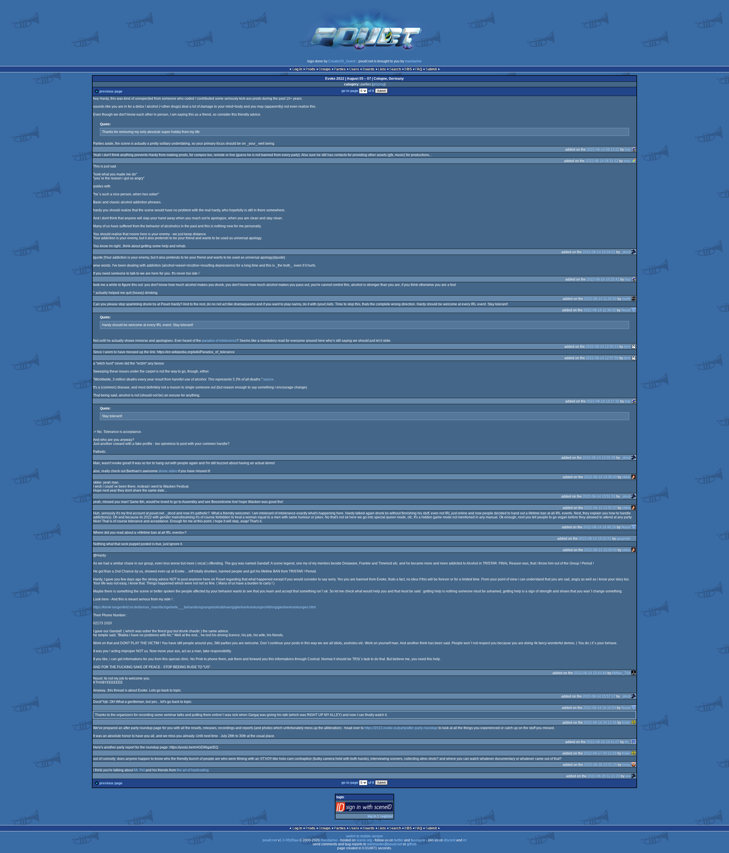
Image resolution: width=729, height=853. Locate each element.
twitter (398, 840)
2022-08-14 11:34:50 (600, 299)
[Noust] (633, 310)
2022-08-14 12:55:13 (602, 347)
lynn (627, 347)
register (386, 816)
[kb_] (633, 742)
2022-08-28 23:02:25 (600, 765)
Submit (431, 69)
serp (627, 161)
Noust (625, 310)
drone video (168, 471)
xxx (627, 776)
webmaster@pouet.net (384, 844)
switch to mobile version (364, 836)
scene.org (364, 840)
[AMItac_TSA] (633, 673)
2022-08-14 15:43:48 (590, 673)
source (268, 379)
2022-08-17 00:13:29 (600, 753)
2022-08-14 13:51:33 (599, 496)
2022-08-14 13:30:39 (599, 458)
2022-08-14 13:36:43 (600, 477)
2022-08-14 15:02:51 (595, 539)
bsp (627, 150)
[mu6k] (633, 299)
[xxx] (633, 776)
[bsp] (633, 150)
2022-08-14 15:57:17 (599, 696)
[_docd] (633, 252)
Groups (325, 69)
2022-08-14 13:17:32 (603, 401)
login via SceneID (374, 808)
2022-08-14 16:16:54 (599, 708)
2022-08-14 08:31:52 (601, 161)
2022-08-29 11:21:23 (603, 776)
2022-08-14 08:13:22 (603, 150)
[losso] (633, 765)
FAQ (418, 69)
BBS (408, 69)
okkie (626, 477)
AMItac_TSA (621, 673)
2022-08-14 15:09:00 (600, 550)
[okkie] (633, 477)
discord (449, 840)
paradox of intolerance (219, 341)
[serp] (633, 161)
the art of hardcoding (193, 770)
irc (465, 840)
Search (395, 69)
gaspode (623, 539)
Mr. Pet (139, 770)
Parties (340, 69)
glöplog (378, 84)
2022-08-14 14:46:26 (599, 527)
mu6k (626, 299)
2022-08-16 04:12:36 (600, 723)
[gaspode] (633, 539)
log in (372, 816)
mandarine (413, 61)
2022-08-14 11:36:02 (599, 310)
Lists (382, 69)
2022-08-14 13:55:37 (600, 508)
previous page (110, 91)
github (412, 844)
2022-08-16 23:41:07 (603, 742)
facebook (418, 840)
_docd (625, 252)
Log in (297, 69)
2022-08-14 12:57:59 (602, 358)
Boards (368, 69)
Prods (310, 69)
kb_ (627, 742)
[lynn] (633, 347)
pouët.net (270, 840)
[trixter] (633, 723)
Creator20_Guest (341, 61)
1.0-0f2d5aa (289, 840)
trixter (626, 723)
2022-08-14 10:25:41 (603, 279)
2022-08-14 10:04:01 (599, 252)
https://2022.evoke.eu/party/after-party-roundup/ (401, 728)
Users (354, 69)
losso (626, 765)
